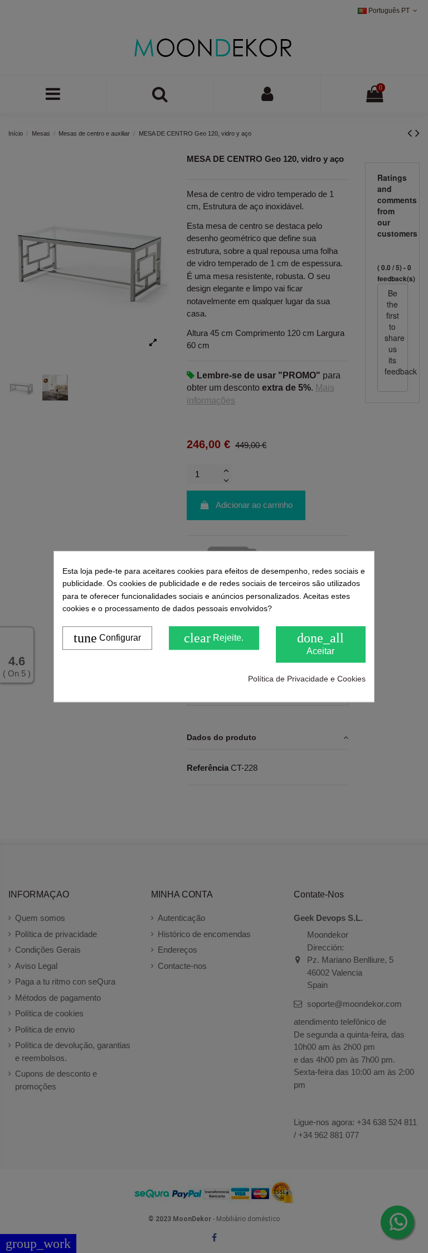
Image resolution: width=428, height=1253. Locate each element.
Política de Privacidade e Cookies (307, 678)
